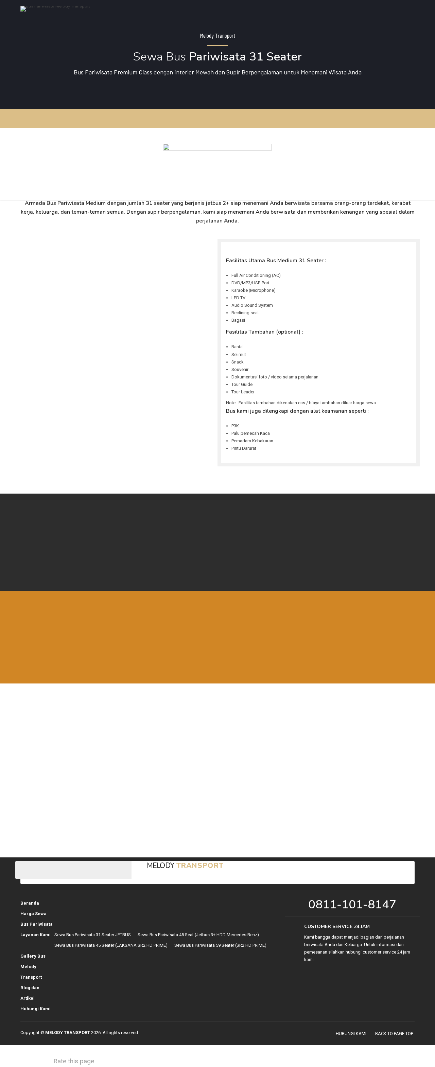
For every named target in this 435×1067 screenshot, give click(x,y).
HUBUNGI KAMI (351, 1033)
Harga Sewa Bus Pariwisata (36, 919)
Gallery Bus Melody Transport (33, 967)
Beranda (29, 903)
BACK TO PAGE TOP (394, 1033)
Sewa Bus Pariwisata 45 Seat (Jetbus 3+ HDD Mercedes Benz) (198, 934)
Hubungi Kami (35, 1008)
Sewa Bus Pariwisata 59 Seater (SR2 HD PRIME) (220, 945)
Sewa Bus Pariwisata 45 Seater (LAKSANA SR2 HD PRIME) (111, 945)
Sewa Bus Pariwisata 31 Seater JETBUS (92, 934)
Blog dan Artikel (29, 993)
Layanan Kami (35, 934)
